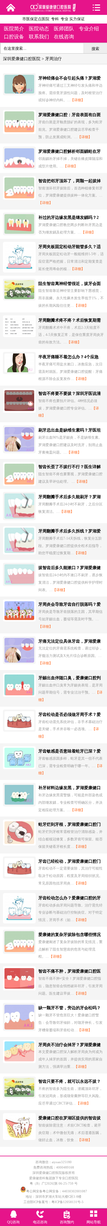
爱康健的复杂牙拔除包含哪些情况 (69, 934)
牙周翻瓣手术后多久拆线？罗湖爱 (69, 531)
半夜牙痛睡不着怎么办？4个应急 (68, 357)
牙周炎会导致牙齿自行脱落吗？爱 (69, 604)
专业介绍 (89, 29)
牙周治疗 (53, 59)
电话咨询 (40, 1222)
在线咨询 (64, 37)
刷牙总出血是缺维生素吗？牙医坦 (69, 430)
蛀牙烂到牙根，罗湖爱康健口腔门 (69, 824)
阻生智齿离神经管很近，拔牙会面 (69, 283)
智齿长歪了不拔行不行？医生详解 (69, 467)
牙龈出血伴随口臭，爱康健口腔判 (69, 678)
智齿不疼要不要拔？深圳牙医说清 (69, 393)
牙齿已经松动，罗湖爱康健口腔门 (69, 861)
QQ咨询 (13, 1222)
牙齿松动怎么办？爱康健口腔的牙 (69, 898)
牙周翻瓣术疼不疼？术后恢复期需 (69, 320)
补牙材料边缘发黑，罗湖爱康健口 (69, 788)
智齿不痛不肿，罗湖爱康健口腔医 (69, 971)
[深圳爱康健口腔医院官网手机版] (54, 9)
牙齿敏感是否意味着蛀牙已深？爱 (69, 751)
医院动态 (39, 29)
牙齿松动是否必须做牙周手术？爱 (69, 714)
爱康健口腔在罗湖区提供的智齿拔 (69, 1118)
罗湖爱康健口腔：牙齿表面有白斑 (69, 115)
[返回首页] (10, 7)
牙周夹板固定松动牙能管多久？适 (69, 246)
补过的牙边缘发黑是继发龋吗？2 (68, 217)
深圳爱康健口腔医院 (21, 59)
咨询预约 (67, 1222)
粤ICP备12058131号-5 (67, 1202)
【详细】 (77, 100)
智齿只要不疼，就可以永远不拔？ (69, 1081)
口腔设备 (14, 37)
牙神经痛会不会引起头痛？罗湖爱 (69, 78)
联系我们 (39, 37)
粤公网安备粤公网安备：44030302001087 (56, 1191)
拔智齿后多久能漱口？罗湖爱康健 (69, 568)
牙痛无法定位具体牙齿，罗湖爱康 (69, 641)
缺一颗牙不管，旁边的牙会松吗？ (69, 1008)
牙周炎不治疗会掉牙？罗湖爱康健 (69, 1045)
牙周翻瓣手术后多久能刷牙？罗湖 (69, 497)
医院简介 (14, 29)
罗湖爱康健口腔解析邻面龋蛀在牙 (69, 151)
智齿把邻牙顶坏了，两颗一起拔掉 (69, 181)
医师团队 (64, 29)
